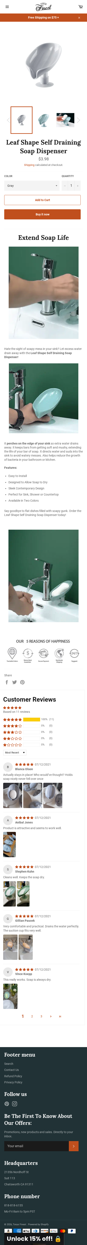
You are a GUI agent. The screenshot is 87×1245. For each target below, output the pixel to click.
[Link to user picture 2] (32, 795)
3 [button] (41, 1016)
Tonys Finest (20, 1224)
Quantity (68, 176)
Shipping (29, 165)
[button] (12, 719)
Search (8, 1063)
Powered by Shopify (38, 1224)
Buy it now (42, 214)
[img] (24, 764)
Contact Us (11, 1070)
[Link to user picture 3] (52, 795)
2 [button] (32, 1016)
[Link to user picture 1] (12, 795)
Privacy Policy (13, 1082)
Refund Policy (13, 1076)
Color (8, 176)
